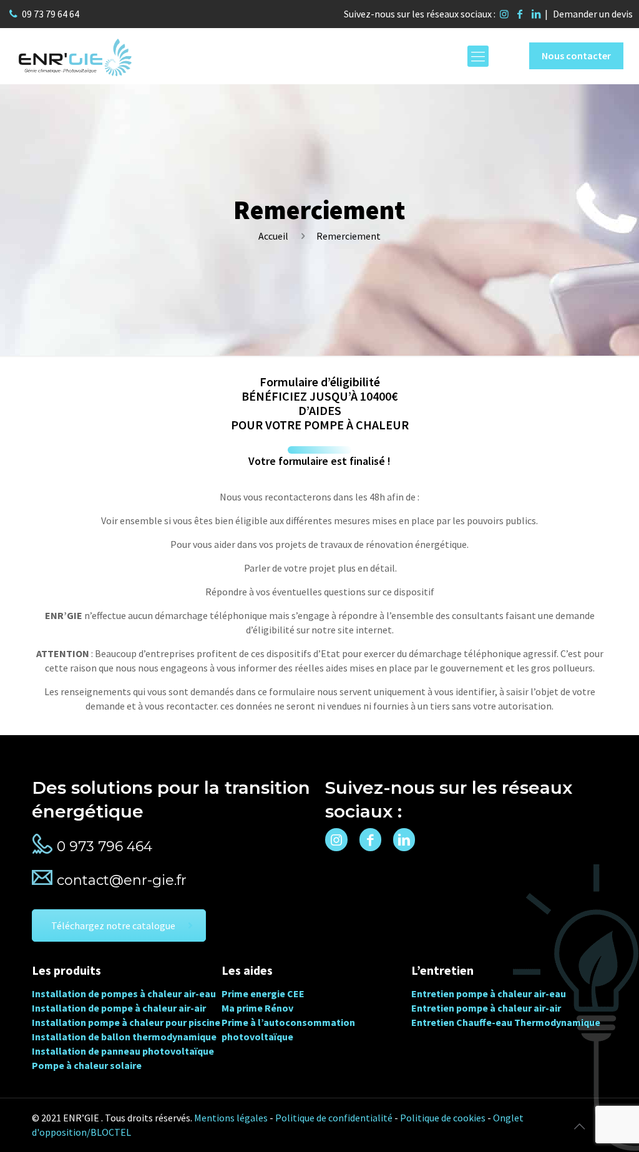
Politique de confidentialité (334, 1117)
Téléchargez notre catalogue (113, 925)
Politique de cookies (442, 1117)
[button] (25, 1127)
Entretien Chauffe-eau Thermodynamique (505, 1022)
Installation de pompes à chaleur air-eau (124, 993)
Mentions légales (231, 1117)
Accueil (273, 236)
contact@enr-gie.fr (122, 880)
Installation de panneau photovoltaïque (123, 1051)
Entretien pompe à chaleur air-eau (488, 993)
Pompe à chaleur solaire (87, 1065)
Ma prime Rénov (257, 1008)
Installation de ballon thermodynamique (124, 1036)
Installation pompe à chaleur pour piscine (126, 1022)
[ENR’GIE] (75, 56)
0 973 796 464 (104, 846)
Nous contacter (576, 55)
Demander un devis (593, 13)
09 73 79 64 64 (50, 13)
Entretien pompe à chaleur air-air (486, 1008)
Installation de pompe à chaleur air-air (119, 1008)
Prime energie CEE (263, 993)
